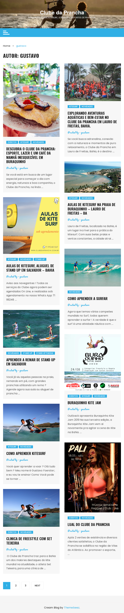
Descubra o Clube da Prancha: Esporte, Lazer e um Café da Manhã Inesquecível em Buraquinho (31, 155)
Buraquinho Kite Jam (84, 402)
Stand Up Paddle (44, 353)
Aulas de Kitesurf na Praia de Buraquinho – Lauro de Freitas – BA (91, 209)
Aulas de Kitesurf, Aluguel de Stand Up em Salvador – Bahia (30, 267)
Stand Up (40, 259)
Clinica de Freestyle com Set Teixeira (29, 540)
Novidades (38, 142)
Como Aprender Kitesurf (26, 453)
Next (38, 585)
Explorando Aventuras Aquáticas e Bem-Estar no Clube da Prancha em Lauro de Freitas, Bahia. (92, 119)
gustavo (24, 168)
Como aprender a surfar (88, 298)
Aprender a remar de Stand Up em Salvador (30, 361)
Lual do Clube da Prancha (89, 524)
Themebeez (71, 607)
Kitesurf (25, 142)
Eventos (12, 142)
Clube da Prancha (62, 12)
